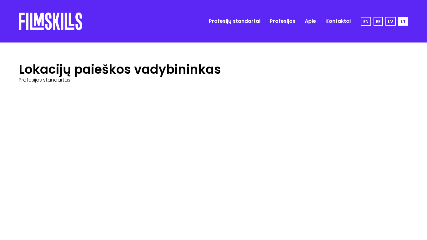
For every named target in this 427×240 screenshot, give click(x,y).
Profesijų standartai (234, 21)
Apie (310, 21)
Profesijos (282, 21)
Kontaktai (338, 21)
